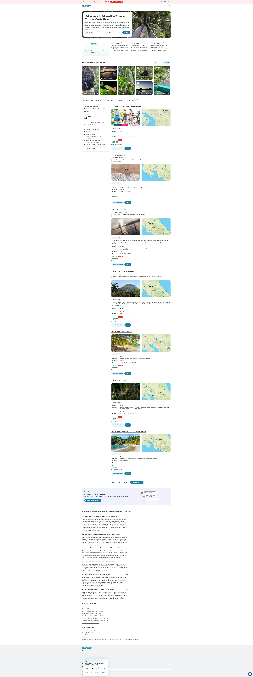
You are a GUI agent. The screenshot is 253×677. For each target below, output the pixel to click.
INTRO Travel (123, 191)
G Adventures (123, 253)
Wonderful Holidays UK (125, 136)
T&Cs (99, 672)
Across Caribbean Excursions (126, 462)
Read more (88, 29)
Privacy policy (103, 672)
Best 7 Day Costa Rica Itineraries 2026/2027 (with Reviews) (96, 618)
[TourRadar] (86, 6)
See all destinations (124, 410)
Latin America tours (88, 9)
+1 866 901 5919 (166, 1)
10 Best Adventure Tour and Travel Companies (93, 611)
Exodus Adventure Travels (125, 362)
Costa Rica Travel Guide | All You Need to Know (93, 615)
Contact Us (84, 653)
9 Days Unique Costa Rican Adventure (95, 122)
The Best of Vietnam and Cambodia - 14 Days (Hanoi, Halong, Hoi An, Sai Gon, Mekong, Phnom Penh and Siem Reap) (110, 639)
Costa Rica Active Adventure (157, 54)
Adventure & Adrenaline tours (104, 9)
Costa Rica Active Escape (92, 131)
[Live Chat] (250, 674)
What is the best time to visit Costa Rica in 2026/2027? (95, 620)
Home (83, 9)
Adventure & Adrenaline (87, 608)
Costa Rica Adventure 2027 (92, 148)
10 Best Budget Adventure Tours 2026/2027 (92, 613)
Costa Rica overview (88, 100)
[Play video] (91, 80)
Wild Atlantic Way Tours (87, 632)
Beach (83, 606)
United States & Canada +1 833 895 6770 (91, 655)
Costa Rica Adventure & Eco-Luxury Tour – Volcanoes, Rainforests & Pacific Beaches (96, 145)
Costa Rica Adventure (116, 54)
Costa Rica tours (95, 9)
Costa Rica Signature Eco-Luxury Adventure (94, 137)
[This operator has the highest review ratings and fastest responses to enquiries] (133, 136)
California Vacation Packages (89, 630)
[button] (141, 144)
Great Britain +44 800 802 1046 (88, 657)
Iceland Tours (85, 637)
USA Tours (84, 634)
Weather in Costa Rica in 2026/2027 (90, 623)
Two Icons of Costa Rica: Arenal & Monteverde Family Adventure (94, 141)
